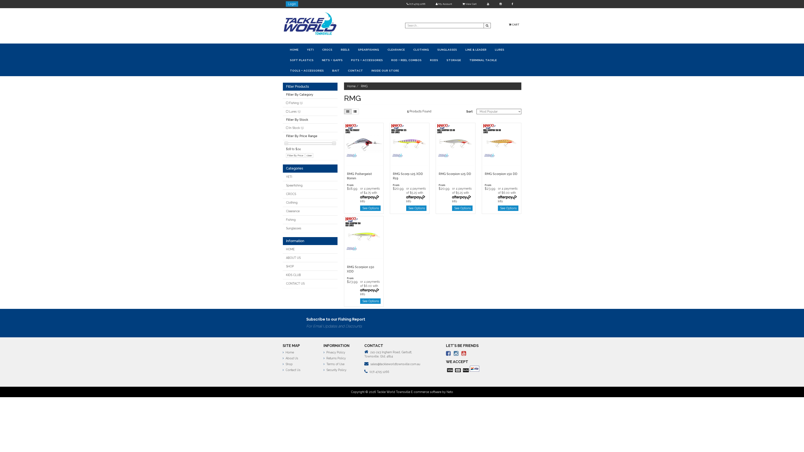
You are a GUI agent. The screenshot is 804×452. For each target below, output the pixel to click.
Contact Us (292, 368)
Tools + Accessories (345, 69)
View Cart (471, 4)
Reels (351, 49)
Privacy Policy (335, 351)
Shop (289, 363)
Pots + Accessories (391, 59)
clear (309, 154)
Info (362, 200)
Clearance (405, 49)
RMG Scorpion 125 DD (455, 173)
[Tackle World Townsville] (310, 23)
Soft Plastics (322, 59)
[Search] (487, 25)
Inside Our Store (428, 69)
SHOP (290, 265)
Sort (469, 110)
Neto (450, 390)
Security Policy (336, 368)
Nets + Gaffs (354, 59)
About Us (291, 357)
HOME (290, 248)
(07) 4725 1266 (416, 4)
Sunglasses (460, 49)
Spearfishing (376, 49)
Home (295, 49)
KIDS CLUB (293, 273)
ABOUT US (293, 256)
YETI (312, 49)
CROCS (331, 49)
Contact (397, 69)
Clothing (432, 49)
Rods (461, 59)
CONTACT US (295, 282)
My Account (445, 4)
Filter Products (297, 85)
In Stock (296, 126)
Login (292, 4)
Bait (376, 69)
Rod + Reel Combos (432, 59)
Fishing (296, 101)
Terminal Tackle (304, 69)
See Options (370, 207)
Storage (482, 59)
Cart (515, 24)
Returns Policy (336, 357)
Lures (295, 59)
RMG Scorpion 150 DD (501, 173)
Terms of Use (335, 363)
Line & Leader (490, 49)
